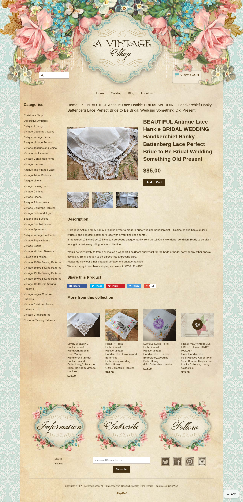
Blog (131, 93)
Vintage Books (32, 245)
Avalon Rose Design (142, 486)
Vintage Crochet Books (37, 224)
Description (77, 219)
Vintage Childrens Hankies (39, 207)
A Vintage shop (92, 486)
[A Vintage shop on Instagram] (202, 465)
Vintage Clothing (33, 191)
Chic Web (173, 486)
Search (58, 459)
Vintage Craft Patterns (37, 314)
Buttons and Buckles (36, 218)
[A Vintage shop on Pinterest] (190, 465)
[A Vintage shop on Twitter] (165, 465)
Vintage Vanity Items (36, 153)
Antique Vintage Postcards (39, 234)
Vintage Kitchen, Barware (39, 251)
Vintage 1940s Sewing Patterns (42, 262)
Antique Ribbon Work (36, 202)
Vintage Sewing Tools (36, 186)
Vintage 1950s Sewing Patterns (42, 267)
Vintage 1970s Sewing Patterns (42, 278)
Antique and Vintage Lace (39, 169)
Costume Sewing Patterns (39, 320)
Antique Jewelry (33, 126)
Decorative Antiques (36, 120)
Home (100, 93)
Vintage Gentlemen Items (39, 158)
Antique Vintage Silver (37, 137)
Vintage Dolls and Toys (37, 213)
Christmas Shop (33, 115)
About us (147, 93)
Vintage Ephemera (35, 229)
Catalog (116, 93)
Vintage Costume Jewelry (39, 131)
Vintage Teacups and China (40, 147)
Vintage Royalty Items (37, 240)
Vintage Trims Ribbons (37, 175)
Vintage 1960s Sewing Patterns (42, 273)
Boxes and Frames (35, 256)
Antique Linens (33, 180)
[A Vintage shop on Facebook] (177, 465)
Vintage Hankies (33, 164)
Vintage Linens (33, 196)
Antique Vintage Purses (38, 142)
